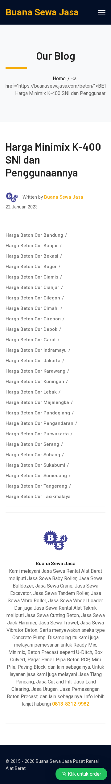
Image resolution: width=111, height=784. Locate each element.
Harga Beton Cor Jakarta (33, 360)
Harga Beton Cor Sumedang (36, 475)
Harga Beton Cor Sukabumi (35, 465)
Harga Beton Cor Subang (33, 454)
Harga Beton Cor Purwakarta (37, 434)
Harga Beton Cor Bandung (34, 235)
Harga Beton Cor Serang (32, 444)
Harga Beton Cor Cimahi (32, 308)
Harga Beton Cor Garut (31, 340)
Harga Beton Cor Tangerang (36, 486)
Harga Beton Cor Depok (31, 329)
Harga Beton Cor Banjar (32, 245)
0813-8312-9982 (70, 704)
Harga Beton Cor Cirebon (33, 319)
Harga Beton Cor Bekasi (32, 256)
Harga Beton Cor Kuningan (35, 381)
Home (59, 78)
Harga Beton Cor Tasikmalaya (38, 496)
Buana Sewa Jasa (42, 12)
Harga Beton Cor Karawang (35, 371)
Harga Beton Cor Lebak (31, 392)
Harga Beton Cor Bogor (31, 266)
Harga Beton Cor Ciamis (32, 277)
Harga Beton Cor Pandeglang (38, 413)
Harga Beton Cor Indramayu (36, 350)
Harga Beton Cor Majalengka (37, 402)
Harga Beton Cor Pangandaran (39, 423)
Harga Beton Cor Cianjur (32, 287)
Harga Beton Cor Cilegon (33, 298)
